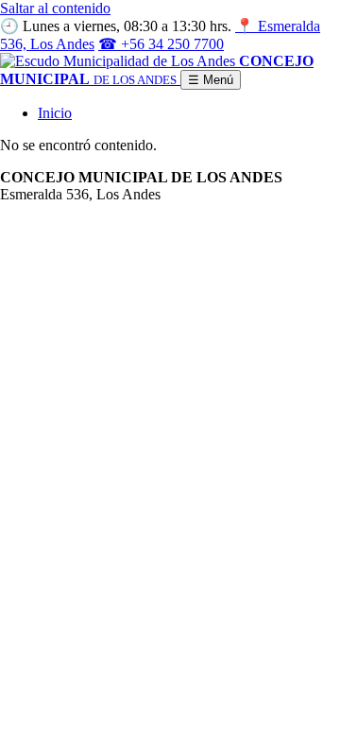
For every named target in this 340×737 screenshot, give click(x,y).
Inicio (55, 113)
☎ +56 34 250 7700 (161, 44)
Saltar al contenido (55, 8)
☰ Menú (210, 80)
